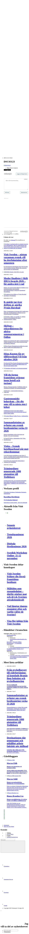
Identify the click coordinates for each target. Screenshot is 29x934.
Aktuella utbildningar (12, 46)
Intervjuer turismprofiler (12, 61)
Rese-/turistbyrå (10, 39)
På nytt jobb (10, 48)
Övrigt (8, 96)
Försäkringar (10, 76)
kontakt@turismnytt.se (12, 837)
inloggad (13, 240)
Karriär (5, 44)
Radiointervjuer (10, 66)
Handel (8, 35)
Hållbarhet (9, 59)
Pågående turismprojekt (12, 65)
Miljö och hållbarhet (12, 87)
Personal (9, 88)
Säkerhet (9, 91)
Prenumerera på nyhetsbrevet (11, 151)
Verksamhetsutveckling (12, 95)
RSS (5, 149)
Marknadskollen (8, 51)
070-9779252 (10, 834)
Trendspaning (10, 69)
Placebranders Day (11, 635)
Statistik (9, 70)
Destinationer (10, 33)
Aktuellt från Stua (11, 72)
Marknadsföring (11, 62)
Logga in (6, 103)
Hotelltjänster (10, 77)
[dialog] (14, 921)
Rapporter (9, 68)
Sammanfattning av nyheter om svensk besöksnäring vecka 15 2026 (16, 141)
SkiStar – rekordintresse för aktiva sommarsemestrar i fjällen (15, 116)
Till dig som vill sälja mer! (13, 99)
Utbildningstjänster (11, 94)
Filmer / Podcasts (11, 58)
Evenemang (10, 55)
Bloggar (9, 52)
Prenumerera (7, 932)
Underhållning (10, 92)
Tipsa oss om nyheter (9, 826)
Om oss (5, 9)
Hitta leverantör (7, 73)
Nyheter (6, 29)
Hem (5, 28)
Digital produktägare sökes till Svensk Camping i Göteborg (16, 143)
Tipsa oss (6, 5)
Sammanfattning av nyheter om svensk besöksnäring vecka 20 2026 (16, 138)
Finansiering (10, 57)
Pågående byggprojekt (12, 63)
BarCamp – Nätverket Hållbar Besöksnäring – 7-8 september (14, 642)
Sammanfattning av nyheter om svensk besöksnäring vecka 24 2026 (16, 135)
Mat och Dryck (10, 37)
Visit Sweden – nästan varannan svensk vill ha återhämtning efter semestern (17, 108)
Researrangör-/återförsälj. (13, 40)
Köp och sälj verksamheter (13, 81)
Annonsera (6, 6)
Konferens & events (12, 36)
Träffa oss (6, 10)
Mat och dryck (10, 85)
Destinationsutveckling (9, 43)
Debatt (8, 54)
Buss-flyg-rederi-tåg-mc (12, 42)
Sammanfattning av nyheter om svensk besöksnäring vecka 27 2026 (16, 132)
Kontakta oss (7, 8)
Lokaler (9, 83)
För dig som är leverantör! (13, 98)
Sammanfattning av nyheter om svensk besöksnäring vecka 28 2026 (16, 130)
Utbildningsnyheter (11, 50)
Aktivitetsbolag (10, 31)
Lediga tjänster (10, 47)
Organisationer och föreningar (14, 89)
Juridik (8, 80)
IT (7, 79)
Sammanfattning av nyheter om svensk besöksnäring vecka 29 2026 (16, 124)
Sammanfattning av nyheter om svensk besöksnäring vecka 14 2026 (16, 146)
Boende (9, 32)
